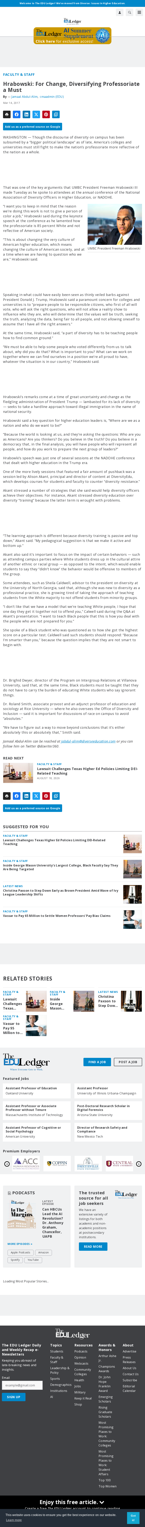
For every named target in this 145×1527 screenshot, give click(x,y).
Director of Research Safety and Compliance (102, 1129)
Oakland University (19, 1093)
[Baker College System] (26, 1163)
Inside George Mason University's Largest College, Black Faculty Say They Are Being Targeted (60, 867)
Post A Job (128, 1062)
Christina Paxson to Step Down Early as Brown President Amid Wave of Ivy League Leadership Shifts (60, 892)
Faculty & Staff (19, 74)
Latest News (13, 886)
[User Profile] (119, 12)
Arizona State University (95, 1115)
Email (6, 1377)
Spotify (15, 1260)
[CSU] (119, 1163)
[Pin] (46, 114)
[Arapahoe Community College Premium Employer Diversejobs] (88, 1163)
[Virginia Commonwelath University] (57, 1163)
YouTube (33, 1260)
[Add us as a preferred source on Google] (56, 114)
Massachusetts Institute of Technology (34, 1115)
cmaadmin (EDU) (52, 97)
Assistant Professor (92, 1088)
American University (20, 1136)
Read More (93, 1246)
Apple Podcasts (20, 1252)
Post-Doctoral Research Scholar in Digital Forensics (103, 1108)
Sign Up (13, 1397)
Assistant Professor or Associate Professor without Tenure (31, 1108)
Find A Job (97, 1062)
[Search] (129, 12)
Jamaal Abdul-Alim (24, 97)
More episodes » (20, 1244)
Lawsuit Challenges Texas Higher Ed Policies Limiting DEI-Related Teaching (87, 771)
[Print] (7, 114)
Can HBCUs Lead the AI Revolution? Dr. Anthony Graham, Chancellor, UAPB (52, 1223)
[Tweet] (36, 114)
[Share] (16, 114)
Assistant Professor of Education (31, 1088)
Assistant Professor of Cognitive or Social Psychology (33, 1129)
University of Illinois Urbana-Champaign (106, 1093)
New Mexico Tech (90, 1136)
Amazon (43, 1252)
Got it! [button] (133, 1518)
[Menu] (139, 12)
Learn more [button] (14, 1520)
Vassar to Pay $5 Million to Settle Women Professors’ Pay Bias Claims (56, 916)
